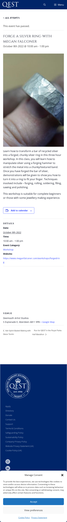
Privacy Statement (39, 517)
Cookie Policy (24, 517)
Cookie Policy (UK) (13, 450)
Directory (9, 410)
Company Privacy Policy (16, 441)
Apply (8, 406)
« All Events (11, 18)
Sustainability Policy (14, 437)
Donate (8, 415)
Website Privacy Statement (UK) (19, 446)
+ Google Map (47, 321)
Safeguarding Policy (14, 432)
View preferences (33, 510)
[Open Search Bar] (44, 4)
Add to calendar (19, 210)
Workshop (8, 249)
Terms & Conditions (14, 428)
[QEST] (10, 4)
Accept (33, 501)
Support (9, 424)
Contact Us (10, 419)
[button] (62, 475)
